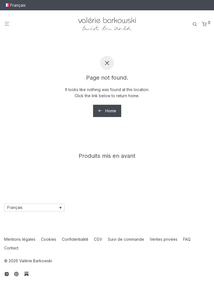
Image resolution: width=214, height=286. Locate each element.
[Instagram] (6, 273)
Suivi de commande (126, 239)
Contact (11, 248)
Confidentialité (75, 239)
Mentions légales (19, 239)
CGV (98, 239)
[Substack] (26, 273)
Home (110, 110)
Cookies (48, 239)
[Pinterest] (16, 273)
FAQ (187, 239)
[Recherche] (196, 24)
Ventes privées (163, 239)
